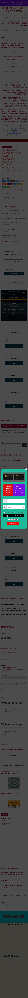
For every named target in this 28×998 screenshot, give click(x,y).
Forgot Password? (20, 512)
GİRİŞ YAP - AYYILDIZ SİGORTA (13, 516)
